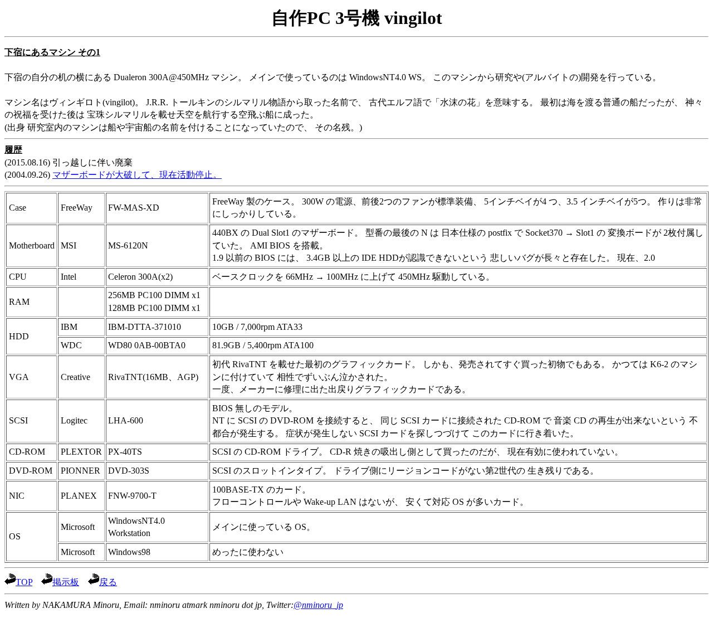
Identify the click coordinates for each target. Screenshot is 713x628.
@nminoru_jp (318, 605)
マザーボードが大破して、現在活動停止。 (137, 174)
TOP (24, 582)
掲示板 (65, 582)
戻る (108, 582)
